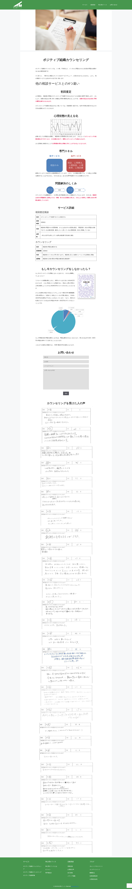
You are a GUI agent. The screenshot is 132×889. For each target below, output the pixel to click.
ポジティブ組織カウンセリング (32, 872)
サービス (84, 4)
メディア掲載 (71, 876)
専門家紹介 (48, 873)
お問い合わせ (113, 4)
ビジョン (48, 869)
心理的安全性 (93, 879)
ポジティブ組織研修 (29, 875)
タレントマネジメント (96, 866)
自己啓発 (70, 873)
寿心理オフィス (102, 4)
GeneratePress (75, 886)
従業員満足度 (93, 876)
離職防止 (92, 873)
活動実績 (92, 4)
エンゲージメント (95, 869)
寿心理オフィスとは (51, 866)
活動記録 (70, 866)
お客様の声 (71, 869)
